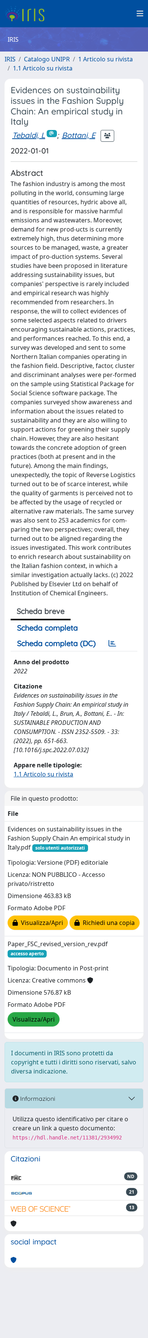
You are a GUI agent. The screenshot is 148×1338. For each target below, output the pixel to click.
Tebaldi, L (28, 135)
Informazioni (37, 1098)
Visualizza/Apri (40, 923)
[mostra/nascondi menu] (140, 13)
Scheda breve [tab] (41, 611)
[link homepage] (27, 14)
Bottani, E (78, 135)
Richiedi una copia (107, 923)
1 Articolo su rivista (105, 59)
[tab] (112, 643)
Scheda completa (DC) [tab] (56, 643)
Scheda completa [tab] (47, 627)
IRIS (10, 59)
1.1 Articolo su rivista (42, 68)
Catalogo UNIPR (47, 59)
